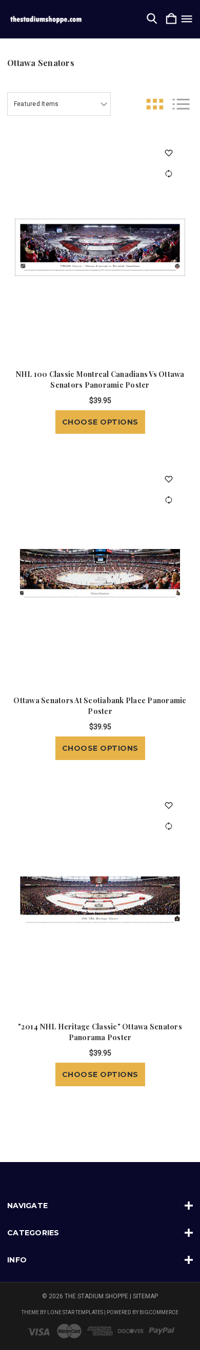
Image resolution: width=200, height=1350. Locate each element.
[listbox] (59, 104)
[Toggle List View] (181, 104)
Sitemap (145, 1296)
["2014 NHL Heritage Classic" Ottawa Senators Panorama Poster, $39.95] (100, 899)
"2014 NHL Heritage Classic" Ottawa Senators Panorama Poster (100, 1032)
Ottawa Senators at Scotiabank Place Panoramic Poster (99, 705)
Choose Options (100, 422)
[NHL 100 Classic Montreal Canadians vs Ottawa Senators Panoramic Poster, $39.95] (100, 247)
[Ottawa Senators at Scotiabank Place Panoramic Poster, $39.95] (100, 573)
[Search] (151, 19)
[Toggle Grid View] (155, 104)
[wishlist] (168, 153)
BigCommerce (158, 1312)
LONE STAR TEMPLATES (75, 1312)
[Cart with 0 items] (171, 19)
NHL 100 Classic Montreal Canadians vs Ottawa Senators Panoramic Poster (100, 379)
